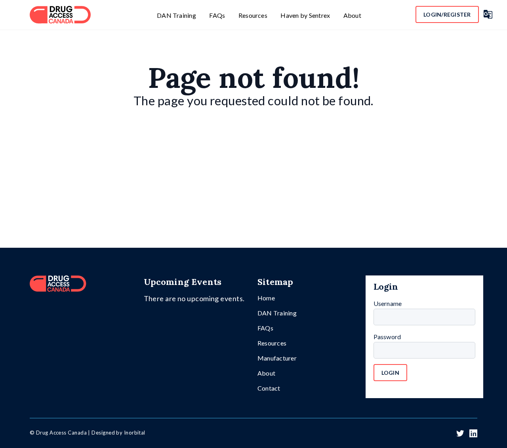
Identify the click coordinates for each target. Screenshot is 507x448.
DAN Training (176, 15)
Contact (268, 388)
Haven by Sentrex (305, 15)
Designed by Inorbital (118, 432)
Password (387, 336)
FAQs (217, 15)
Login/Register (447, 14)
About (352, 15)
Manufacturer (277, 358)
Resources (252, 15)
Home (266, 298)
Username (388, 303)
